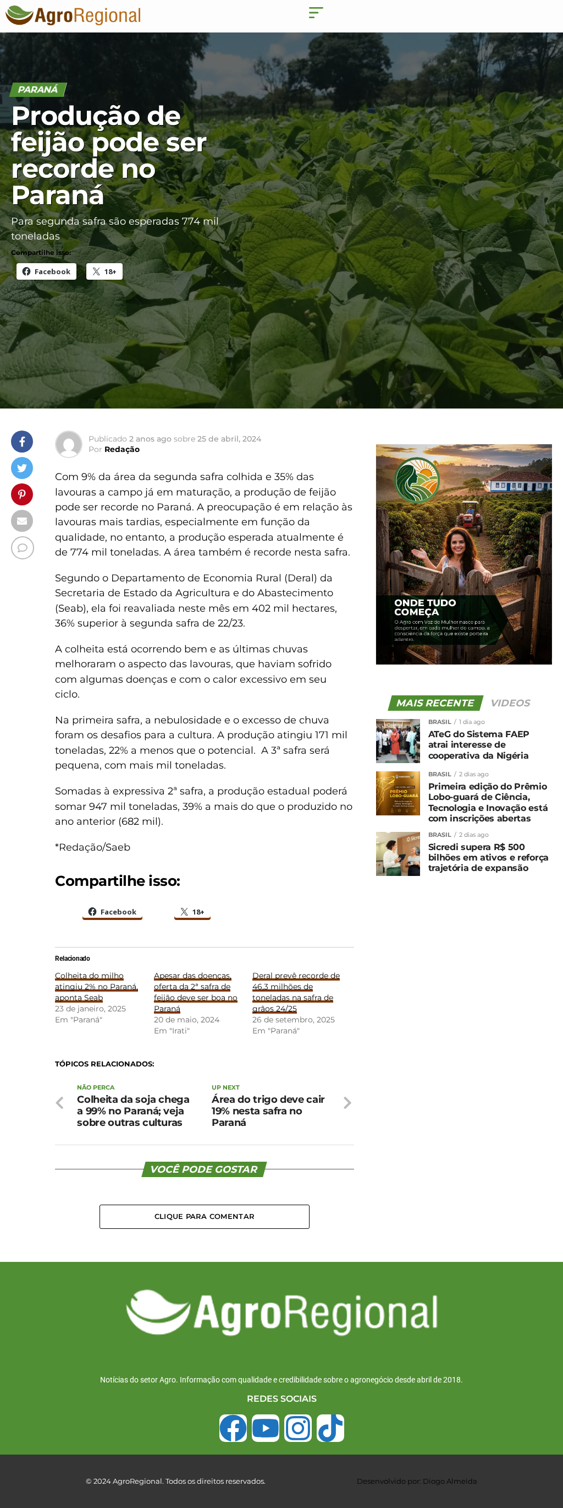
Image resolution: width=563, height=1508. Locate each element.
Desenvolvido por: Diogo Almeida (417, 1481)
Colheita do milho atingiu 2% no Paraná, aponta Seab (96, 987)
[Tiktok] (330, 1428)
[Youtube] (265, 1428)
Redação (122, 449)
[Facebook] (233, 1428)
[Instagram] (298, 1428)
